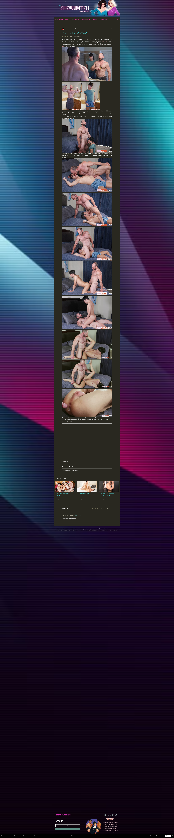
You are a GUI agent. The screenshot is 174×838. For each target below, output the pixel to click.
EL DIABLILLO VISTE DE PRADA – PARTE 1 (107, 494)
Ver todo (117, 478)
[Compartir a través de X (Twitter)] (65, 466)
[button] (117, 19)
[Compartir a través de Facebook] (62, 466)
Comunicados (104, 19)
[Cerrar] (172, 836)
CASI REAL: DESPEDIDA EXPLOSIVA (63, 494)
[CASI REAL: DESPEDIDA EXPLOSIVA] (65, 486)
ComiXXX (95, 19)
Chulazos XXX (75, 19)
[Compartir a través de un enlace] (72, 466)
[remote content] (87, 439)
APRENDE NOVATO (84, 494)
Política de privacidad (68, 836)
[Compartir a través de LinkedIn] (69, 466)
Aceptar (168, 836)
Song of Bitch (86, 19)
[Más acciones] (111, 29)
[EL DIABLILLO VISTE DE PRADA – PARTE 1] (109, 486)
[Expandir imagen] (71, 96)
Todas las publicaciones (62, 19)
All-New (60, 5)
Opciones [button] (152, 836)
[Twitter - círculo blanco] (57, 821)
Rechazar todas (159, 836)
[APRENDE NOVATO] (87, 486)
